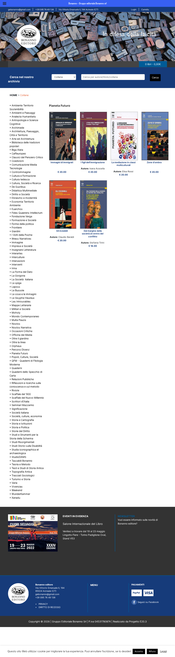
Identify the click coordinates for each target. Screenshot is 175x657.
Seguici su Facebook (148, 602)
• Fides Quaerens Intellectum (26, 212)
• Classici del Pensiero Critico (26, 157)
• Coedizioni (17, 160)
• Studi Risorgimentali (22, 442)
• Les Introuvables (20, 301)
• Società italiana (19, 412)
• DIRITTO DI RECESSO (47, 607)
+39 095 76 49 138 (44, 9)
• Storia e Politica (19, 427)
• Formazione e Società (23, 220)
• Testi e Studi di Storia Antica (27, 468)
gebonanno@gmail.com (19, 9)
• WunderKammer (20, 493)
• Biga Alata (16, 149)
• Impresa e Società (21, 246)
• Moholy (15, 312)
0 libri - (153, 64)
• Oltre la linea (17, 342)
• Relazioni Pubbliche (22, 379)
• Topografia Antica (21, 471)
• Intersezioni (17, 260)
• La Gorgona (17, 275)
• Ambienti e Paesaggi (22, 112)
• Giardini (15, 231)
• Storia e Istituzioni (21, 423)
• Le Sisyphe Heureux (22, 297)
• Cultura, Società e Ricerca (25, 183)
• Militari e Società (20, 309)
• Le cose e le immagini (23, 294)
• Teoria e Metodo (20, 464)
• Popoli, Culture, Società (24, 356)
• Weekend (16, 490)
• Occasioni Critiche (21, 331)
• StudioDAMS (18, 456)
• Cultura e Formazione (23, 175)
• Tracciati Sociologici (22, 475)
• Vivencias (16, 486)
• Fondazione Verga (21, 216)
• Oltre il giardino (19, 338)
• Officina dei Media (21, 334)
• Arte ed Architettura (22, 138)
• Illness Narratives (20, 238)
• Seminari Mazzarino (22, 405)
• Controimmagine (20, 172)
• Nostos (15, 323)
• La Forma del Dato (21, 271)
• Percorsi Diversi (19, 349)
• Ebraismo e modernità (23, 197)
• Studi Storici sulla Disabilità (26, 445)
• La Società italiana (21, 279)
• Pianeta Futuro (19, 353)
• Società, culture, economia (26, 416)
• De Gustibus (18, 186)
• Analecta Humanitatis (23, 116)
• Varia (13, 482)
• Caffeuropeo (18, 153)
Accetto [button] (139, 651)
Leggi (163, 651)
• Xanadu (15, 497)
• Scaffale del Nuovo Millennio (27, 397)
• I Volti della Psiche (21, 234)
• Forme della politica (22, 223)
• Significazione (18, 408)
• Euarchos (16, 209)
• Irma (13, 268)
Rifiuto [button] (152, 651)
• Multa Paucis (18, 319)
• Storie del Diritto (20, 431)
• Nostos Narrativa (20, 327)
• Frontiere (16, 227)
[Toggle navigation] (12, 64)
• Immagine (16, 242)
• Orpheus (16, 346)
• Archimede (17, 127)
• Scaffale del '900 (20, 394)
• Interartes (16, 253)
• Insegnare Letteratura (23, 249)
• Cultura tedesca (20, 179)
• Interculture (17, 257)
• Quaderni (16, 368)
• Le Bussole (17, 290)
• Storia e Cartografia (22, 419)
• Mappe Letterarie (20, 305)
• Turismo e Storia (20, 479)
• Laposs (15, 286)
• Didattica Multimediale (23, 190)
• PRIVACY (41, 604)
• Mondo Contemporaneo (24, 316)
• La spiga (15, 282)
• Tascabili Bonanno (21, 460)
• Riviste (14, 390)
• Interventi (16, 264)
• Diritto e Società (20, 194)
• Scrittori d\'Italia (19, 401)
